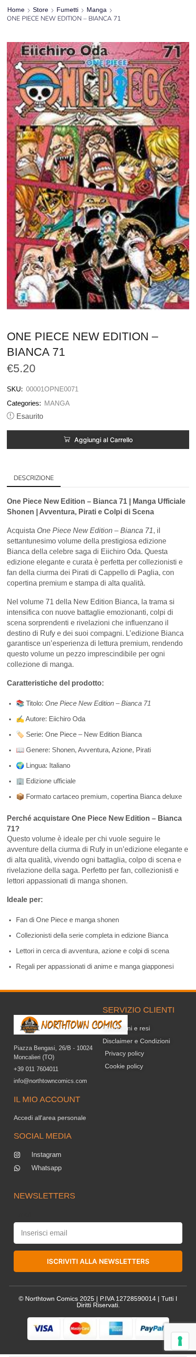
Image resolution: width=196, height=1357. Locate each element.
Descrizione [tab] (34, 478)
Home (16, 9)
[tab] (34, 478)
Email (22, 1214)
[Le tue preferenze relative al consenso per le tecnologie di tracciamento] (180, 1341)
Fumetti (67, 9)
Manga (97, 9)
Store (40, 9)
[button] (98, 439)
